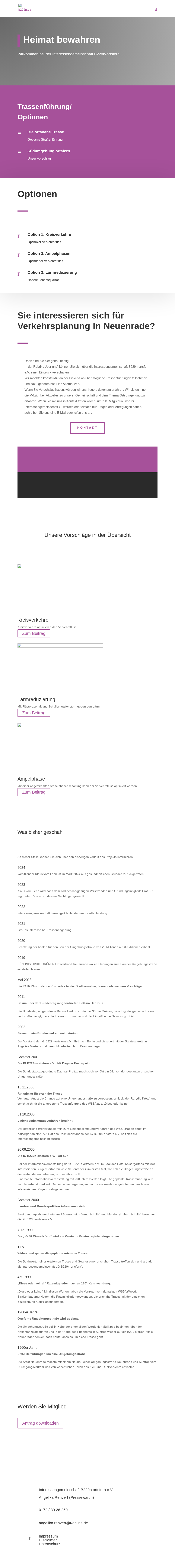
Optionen (33, 117)
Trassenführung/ (45, 106)
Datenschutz (49, 1544)
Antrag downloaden (40, 1423)
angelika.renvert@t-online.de (63, 1523)
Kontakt (87, 427)
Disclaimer (48, 1540)
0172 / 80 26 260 (53, 1510)
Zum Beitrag (33, 633)
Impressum (48, 1536)
